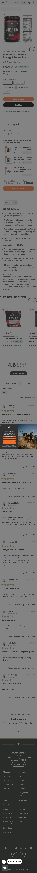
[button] (9, 437)
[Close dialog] (1, 425)
